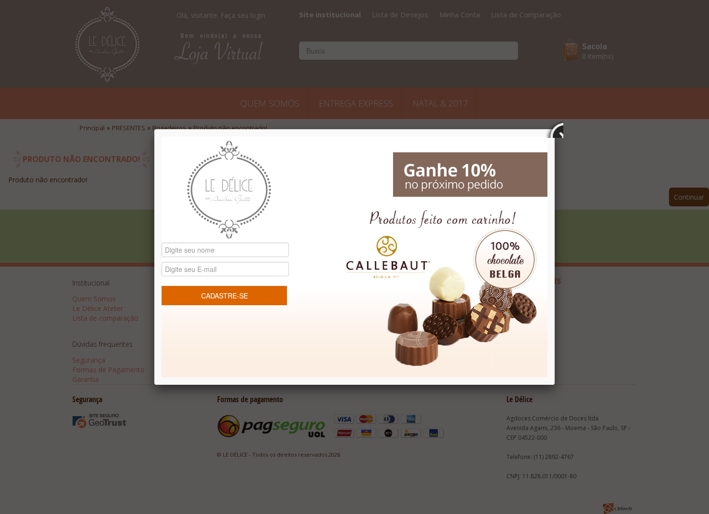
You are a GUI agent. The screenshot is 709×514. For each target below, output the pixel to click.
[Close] (554, 129)
